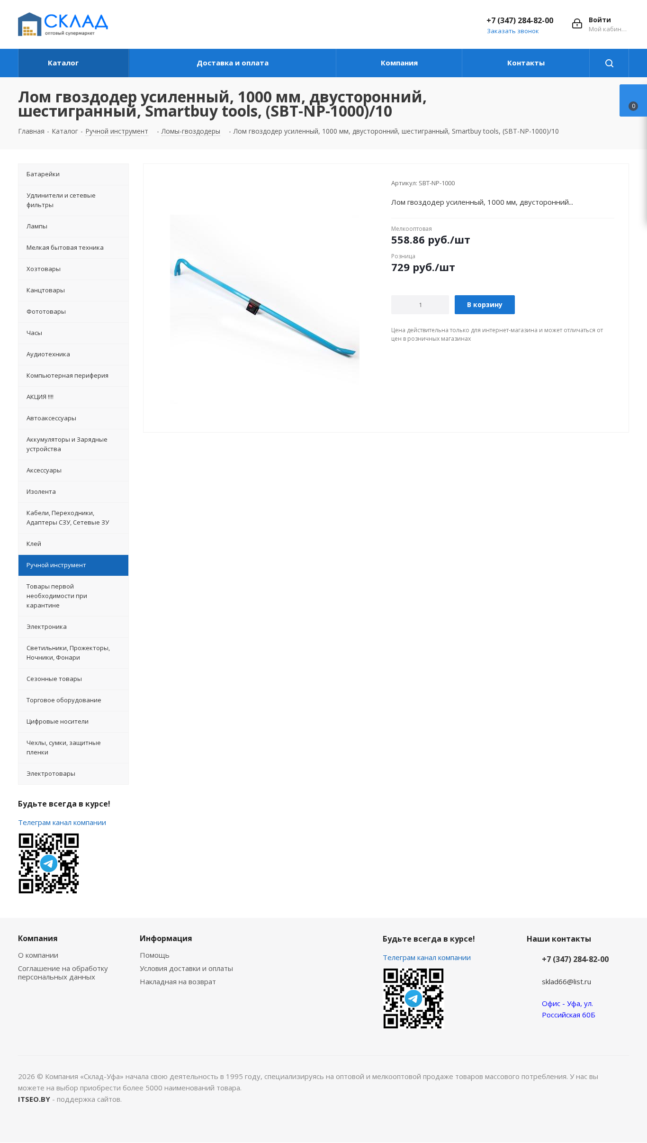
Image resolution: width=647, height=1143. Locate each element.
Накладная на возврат (178, 981)
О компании (38, 955)
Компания (38, 938)
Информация (166, 938)
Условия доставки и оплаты (186, 968)
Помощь (155, 955)
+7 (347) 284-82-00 (519, 20)
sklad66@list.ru (566, 981)
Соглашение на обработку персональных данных (63, 972)
